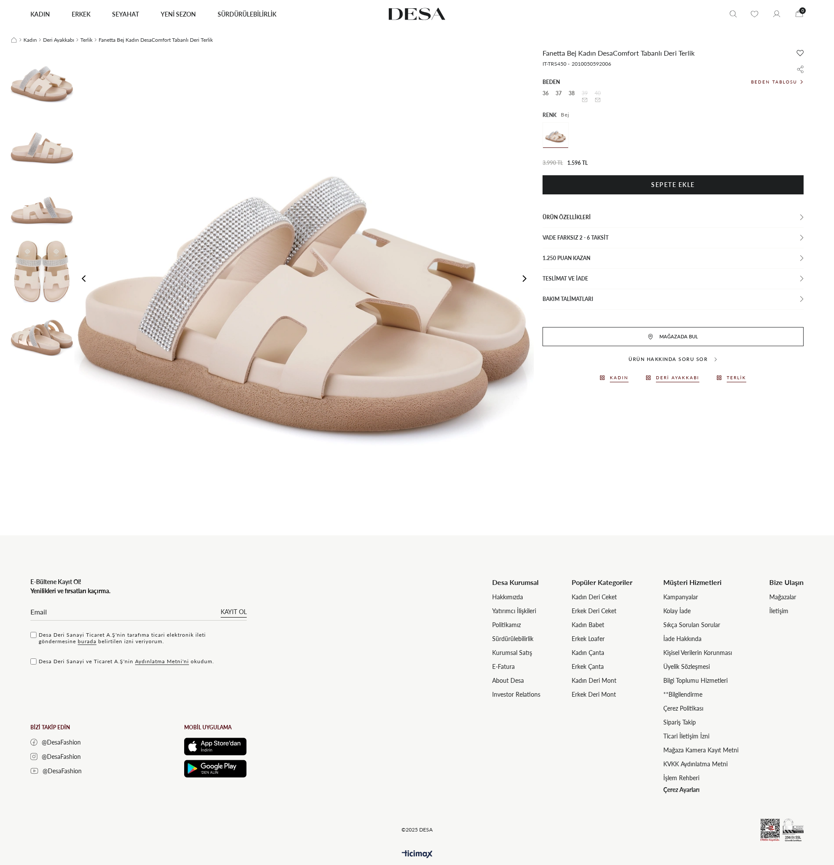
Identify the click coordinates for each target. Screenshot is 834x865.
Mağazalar (782, 597)
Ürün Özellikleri (567, 217)
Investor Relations (516, 694)
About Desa (508, 680)
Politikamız (506, 624)
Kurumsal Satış (512, 652)
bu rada (87, 641)
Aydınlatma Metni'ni (162, 661)
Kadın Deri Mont (594, 680)
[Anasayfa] (13, 40)
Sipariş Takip (679, 722)
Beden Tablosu (774, 81)
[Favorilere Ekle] (800, 53)
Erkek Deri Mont (594, 694)
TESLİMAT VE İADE (565, 278)
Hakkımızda (507, 597)
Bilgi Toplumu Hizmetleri (695, 680)
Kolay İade (677, 611)
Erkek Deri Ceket (594, 611)
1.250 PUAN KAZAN (566, 258)
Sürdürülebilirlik (512, 638)
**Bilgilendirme (682, 694)
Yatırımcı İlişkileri (514, 611)
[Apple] (215, 746)
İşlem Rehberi (681, 778)
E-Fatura (503, 666)
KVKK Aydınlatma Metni (695, 764)
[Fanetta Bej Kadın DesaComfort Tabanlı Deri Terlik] (556, 135)
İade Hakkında (682, 638)
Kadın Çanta (588, 652)
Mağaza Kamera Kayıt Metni (700, 750)
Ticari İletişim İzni (686, 736)
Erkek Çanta (588, 666)
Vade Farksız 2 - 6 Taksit (576, 237)
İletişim (778, 611)
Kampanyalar (680, 597)
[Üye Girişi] (776, 14)
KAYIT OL (234, 611)
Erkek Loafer (588, 638)
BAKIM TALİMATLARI (568, 299)
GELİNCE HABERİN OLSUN (585, 100)
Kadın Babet (588, 624)
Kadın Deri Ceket (594, 597)
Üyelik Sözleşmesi (686, 666)
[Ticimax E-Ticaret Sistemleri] (417, 854)
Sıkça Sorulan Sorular (691, 624)
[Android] (215, 769)
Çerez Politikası (683, 708)
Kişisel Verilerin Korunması (697, 652)
